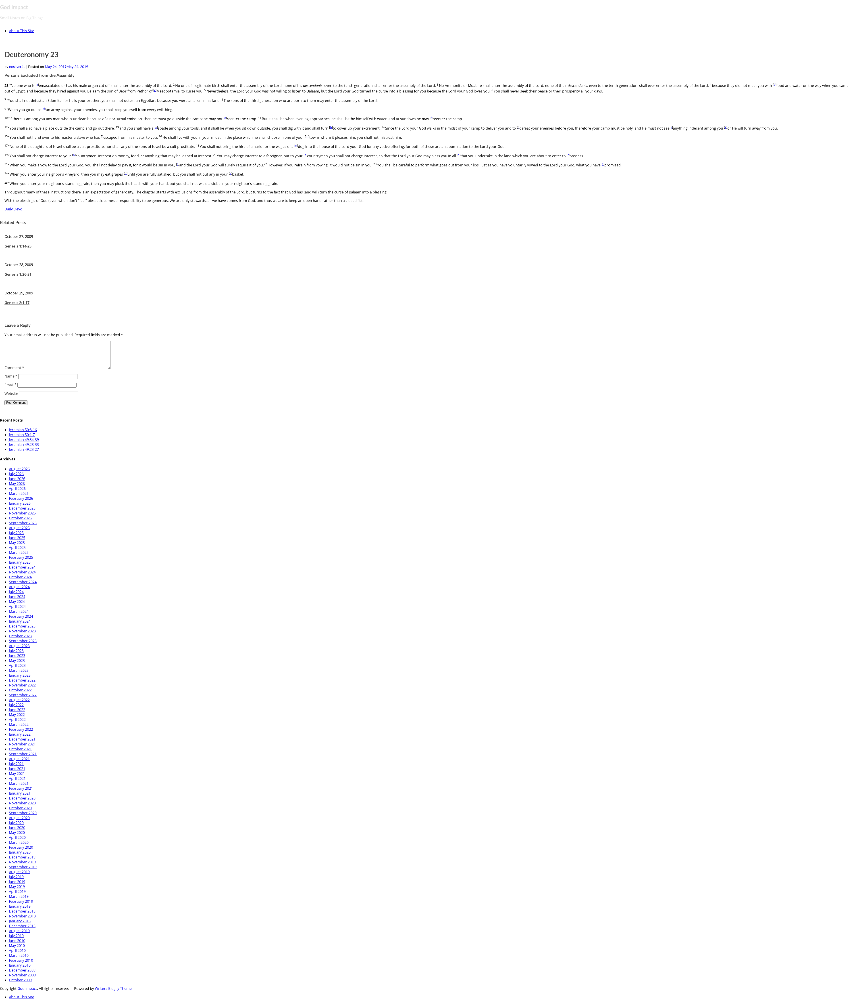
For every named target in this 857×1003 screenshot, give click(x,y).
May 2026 (17, 483)
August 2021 (19, 758)
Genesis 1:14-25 (17, 246)
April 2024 (17, 606)
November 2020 (22, 803)
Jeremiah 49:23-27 (24, 449)
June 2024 (17, 596)
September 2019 (23, 867)
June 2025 (17, 537)
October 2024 (20, 577)
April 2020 (17, 837)
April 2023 (17, 665)
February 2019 (21, 901)
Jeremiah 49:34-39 (24, 439)
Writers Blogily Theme (113, 988)
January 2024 (20, 621)
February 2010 (21, 960)
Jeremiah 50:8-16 (23, 429)
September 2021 (23, 753)
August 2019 (19, 871)
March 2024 (19, 611)
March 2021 (19, 783)
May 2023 (17, 660)
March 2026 (19, 493)
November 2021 (22, 744)
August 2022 (19, 699)
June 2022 (17, 709)
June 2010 (17, 940)
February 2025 (21, 557)
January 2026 (20, 503)
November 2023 (22, 631)
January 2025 (20, 562)
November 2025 (22, 513)
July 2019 (16, 876)
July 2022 (16, 704)
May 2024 (17, 601)
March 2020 (19, 842)
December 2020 (22, 798)
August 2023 (19, 645)
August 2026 (19, 468)
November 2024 (22, 572)
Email (10, 384)
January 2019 (20, 906)
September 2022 (23, 694)
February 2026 (21, 498)
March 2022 (19, 724)
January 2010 (20, 965)
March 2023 (19, 670)
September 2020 (23, 812)
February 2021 (21, 788)
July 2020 (16, 822)
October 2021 (20, 749)
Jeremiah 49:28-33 (24, 444)
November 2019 (22, 862)
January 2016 (20, 921)
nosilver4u (17, 67)
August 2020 (19, 817)
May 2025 (17, 542)
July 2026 (16, 473)
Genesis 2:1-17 (16, 302)
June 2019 (17, 881)
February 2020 (21, 847)
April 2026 (17, 488)
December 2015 (22, 925)
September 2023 (23, 640)
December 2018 (22, 911)
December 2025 (22, 508)
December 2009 (22, 970)
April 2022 (17, 719)
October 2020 (20, 808)
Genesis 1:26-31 (17, 274)
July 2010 (16, 935)
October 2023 (20, 636)
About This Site (21, 30)
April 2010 (17, 950)
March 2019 (19, 896)
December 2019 (22, 857)
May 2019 (17, 886)
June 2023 (17, 655)
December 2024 (22, 567)
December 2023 (22, 626)
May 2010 (17, 945)
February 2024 (21, 616)
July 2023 (16, 650)
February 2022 (21, 729)
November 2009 (22, 975)
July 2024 (16, 591)
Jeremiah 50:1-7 (22, 434)
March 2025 (19, 552)
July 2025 (16, 532)
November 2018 (22, 916)
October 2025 (20, 518)
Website (11, 393)
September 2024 (23, 581)
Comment (14, 367)
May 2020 (17, 832)
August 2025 (19, 527)
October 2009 (20, 980)
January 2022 (20, 734)
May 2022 (17, 714)
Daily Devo (13, 209)
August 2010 (19, 930)
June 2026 (17, 478)
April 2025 (17, 547)
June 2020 (17, 827)
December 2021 (22, 739)
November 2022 (22, 685)
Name (10, 376)
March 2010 (19, 955)
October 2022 (20, 690)
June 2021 (17, 768)
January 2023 (20, 675)
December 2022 (22, 680)
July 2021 (16, 763)
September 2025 (23, 522)
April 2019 (17, 891)
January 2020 (20, 852)
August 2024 (19, 586)
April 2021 (17, 778)
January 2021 (20, 793)
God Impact (14, 7)
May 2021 (17, 773)
